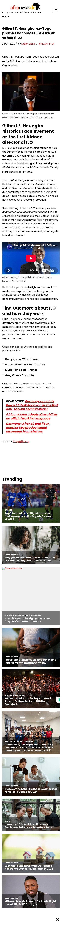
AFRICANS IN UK (46, 43)
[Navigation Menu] (56, 10)
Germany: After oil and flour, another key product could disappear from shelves (28, 428)
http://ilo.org (21, 441)
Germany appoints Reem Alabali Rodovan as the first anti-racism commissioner (32, 405)
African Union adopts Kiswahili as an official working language (31, 416)
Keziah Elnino (28, 43)
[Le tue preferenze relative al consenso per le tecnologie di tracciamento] (59, 700)
